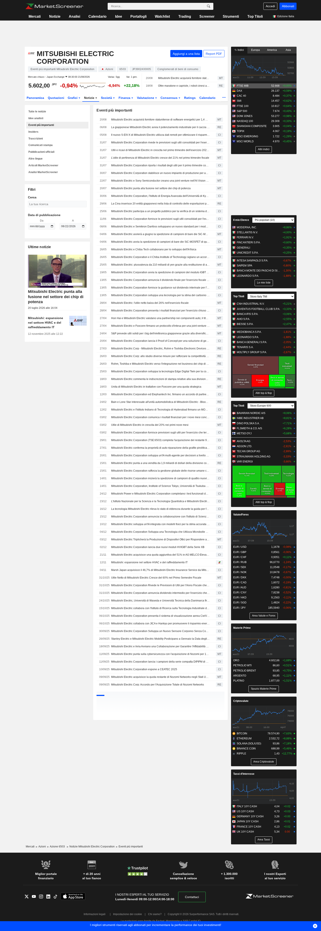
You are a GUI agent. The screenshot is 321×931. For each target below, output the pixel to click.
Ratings (190, 98)
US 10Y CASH (245, 811)
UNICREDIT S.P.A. (248, 252)
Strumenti (231, 16)
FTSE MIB (243, 85)
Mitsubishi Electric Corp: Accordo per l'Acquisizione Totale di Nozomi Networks (157, 684)
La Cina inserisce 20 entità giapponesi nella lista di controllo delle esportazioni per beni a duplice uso (160, 203)
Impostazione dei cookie (127, 914)
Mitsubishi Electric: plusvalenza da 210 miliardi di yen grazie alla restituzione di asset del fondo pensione (160, 264)
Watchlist (162, 16)
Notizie (54, 16)
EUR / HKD (240, 597)
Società (107, 98)
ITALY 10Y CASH (247, 806)
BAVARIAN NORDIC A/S (251, 413)
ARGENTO (239, 675)
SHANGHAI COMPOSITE (252, 126)
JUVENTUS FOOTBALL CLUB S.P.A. (258, 309)
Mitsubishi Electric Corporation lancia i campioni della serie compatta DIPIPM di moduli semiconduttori (160, 661)
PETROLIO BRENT (244, 670)
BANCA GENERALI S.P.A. (252, 342)
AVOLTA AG (243, 441)
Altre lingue (35, 158)
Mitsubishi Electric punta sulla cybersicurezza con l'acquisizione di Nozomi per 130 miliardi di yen (160, 654)
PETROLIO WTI (242, 665)
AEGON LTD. (244, 446)
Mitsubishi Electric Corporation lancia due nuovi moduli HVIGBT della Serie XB (157, 547)
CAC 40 (241, 95)
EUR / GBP (239, 552)
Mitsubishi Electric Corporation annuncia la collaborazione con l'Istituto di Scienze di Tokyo (160, 516)
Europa (255, 50)
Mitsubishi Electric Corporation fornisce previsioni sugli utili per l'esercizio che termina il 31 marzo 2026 (160, 432)
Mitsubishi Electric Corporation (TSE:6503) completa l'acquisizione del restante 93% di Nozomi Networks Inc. (160, 440)
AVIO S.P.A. (243, 319)
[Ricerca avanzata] (208, 6)
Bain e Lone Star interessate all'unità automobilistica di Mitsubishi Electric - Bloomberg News (160, 402)
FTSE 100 (243, 106)
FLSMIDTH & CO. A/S (249, 428)
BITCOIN (242, 733)
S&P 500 (242, 111)
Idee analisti (35, 118)
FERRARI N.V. (245, 237)
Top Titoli (255, 16)
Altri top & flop (263, 393)
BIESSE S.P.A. (245, 324)
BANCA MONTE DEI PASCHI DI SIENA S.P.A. (259, 270)
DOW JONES (244, 116)
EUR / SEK (239, 567)
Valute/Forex (241, 514)
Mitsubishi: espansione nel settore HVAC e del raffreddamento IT (149, 562)
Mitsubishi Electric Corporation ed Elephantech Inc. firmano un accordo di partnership (160, 394)
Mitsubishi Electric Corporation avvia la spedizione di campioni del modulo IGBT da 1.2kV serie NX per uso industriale (160, 272)
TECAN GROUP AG (248, 451)
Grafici (73, 98)
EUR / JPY (239, 607)
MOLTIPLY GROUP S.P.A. (252, 352)
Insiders (33, 131)
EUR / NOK (240, 572)
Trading (184, 16)
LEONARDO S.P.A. (248, 275)
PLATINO (238, 680)
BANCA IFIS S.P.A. (247, 314)
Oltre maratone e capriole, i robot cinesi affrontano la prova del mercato (184, 85)
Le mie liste (264, 282)
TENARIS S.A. (245, 347)
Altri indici (263, 149)
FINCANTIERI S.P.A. (249, 242)
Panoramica (35, 98)
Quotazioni (56, 98)
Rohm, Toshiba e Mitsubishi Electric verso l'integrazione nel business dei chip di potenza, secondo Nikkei (160, 363)
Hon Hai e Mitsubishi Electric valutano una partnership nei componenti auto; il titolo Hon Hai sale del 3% (160, 318)
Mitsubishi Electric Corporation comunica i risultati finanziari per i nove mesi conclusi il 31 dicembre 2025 (160, 417)
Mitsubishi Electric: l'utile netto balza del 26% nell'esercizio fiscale (150, 302)
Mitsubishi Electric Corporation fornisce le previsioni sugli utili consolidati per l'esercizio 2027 (160, 218)
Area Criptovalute (263, 761)
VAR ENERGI (245, 461)
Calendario (97, 16)
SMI (239, 100)
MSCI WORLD (245, 141)
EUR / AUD (239, 587)
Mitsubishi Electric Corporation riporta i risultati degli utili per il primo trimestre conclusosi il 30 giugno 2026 (160, 165)
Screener (206, 16)
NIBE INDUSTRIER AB (250, 418)
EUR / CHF (239, 557)
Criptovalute (241, 701)
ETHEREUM (244, 738)
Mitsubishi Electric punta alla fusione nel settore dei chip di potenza (151, 188)
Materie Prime (242, 627)
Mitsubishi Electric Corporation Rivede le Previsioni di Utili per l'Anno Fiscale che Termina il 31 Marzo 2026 (160, 585)
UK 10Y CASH (245, 831)
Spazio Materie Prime (263, 688)
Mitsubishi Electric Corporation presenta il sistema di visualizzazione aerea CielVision (160, 615)
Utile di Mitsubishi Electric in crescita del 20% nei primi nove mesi (149, 424)
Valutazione (146, 98)
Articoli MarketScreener (43, 165)
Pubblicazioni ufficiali (41, 151)
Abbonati (288, 6)
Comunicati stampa (40, 145)
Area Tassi (263, 839)
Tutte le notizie (37, 111)
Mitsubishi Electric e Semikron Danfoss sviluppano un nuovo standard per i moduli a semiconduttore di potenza (160, 226)
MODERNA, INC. (247, 227)
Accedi (270, 6)
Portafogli (138, 16)
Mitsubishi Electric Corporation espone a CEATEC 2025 (144, 669)
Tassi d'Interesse (243, 773)
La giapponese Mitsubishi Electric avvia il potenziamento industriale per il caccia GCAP (160, 127)
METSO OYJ (244, 433)
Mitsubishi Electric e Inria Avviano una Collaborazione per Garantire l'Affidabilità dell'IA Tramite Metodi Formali (160, 646)
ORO (236, 660)
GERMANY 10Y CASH (250, 816)
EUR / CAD (240, 582)
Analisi (74, 16)
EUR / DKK (239, 577)
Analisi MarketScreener (43, 172)
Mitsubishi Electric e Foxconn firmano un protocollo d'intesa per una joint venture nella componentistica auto (160, 325)
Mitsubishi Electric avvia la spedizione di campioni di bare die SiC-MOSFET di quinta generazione (160, 241)
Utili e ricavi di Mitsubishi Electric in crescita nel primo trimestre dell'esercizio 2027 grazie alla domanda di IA (160, 150)
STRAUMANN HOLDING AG (253, 456)
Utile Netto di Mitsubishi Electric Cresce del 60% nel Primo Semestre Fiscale (156, 577)
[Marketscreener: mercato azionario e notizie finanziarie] (54, 6)
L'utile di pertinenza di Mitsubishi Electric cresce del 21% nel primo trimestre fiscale (160, 157)
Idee (118, 16)
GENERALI (243, 247)
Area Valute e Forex (263, 615)
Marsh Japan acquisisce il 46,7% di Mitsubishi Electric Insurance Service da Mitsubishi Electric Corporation (160, 570)
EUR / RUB (240, 562)
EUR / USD (240, 546)
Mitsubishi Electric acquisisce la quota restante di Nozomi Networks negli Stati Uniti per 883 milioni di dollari (160, 676)
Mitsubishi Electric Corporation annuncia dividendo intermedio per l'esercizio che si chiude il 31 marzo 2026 (160, 592)
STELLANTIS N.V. (247, 232)
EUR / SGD (240, 602)
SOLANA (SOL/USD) (249, 743)
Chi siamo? (155, 914)
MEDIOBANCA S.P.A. (249, 331)
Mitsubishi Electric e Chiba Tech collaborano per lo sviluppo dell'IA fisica (153, 249)
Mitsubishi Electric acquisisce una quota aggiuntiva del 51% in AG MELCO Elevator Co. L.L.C (160, 554)
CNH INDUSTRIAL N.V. (250, 303)
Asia (288, 50)
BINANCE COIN (246, 748)
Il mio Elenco (241, 220)
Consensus (169, 98)
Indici (240, 50)
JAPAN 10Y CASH (248, 821)
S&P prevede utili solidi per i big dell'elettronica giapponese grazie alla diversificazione (160, 333)
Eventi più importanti (41, 125)
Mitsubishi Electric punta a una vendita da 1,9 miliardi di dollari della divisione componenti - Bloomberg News (160, 463)
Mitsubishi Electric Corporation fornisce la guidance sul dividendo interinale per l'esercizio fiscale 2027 (160, 287)
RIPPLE (241, 753)
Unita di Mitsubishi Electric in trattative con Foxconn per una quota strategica (156, 386)
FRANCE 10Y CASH (249, 826)
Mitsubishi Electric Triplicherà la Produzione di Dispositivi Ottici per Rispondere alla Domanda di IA (160, 539)
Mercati (35, 16)
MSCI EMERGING (247, 136)
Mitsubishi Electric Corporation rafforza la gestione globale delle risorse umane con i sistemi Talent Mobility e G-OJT (160, 470)
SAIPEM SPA (244, 265)
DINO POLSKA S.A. (248, 423)
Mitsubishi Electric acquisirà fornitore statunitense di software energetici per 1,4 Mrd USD (184, 78)
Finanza (125, 98)
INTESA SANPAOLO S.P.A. (252, 260)
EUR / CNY (240, 592)
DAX (239, 90)
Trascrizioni (35, 138)
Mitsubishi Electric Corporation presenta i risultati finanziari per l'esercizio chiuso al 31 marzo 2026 (160, 310)
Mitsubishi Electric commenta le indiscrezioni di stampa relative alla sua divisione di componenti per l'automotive (160, 379)
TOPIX (240, 131)
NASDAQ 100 (245, 121)
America (272, 50)
